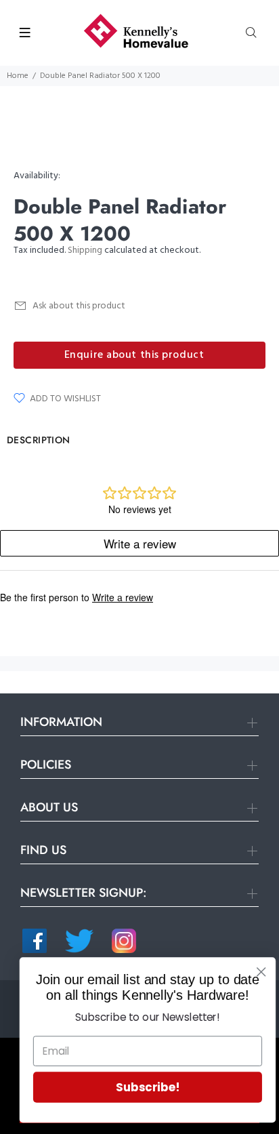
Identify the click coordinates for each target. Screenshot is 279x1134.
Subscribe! (141, 1087)
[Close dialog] (254, 971)
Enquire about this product (134, 355)
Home (17, 76)
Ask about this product (79, 306)
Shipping (85, 250)
